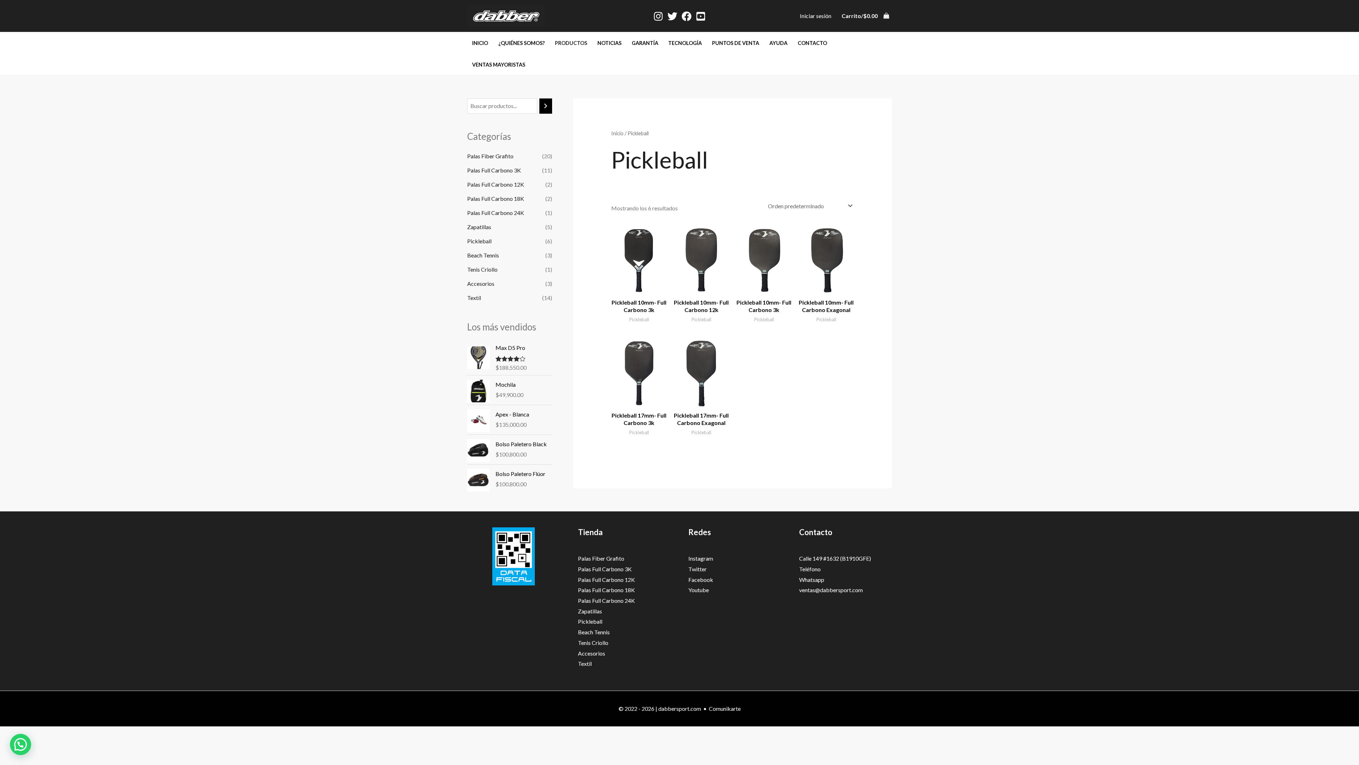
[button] (20, 744)
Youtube (698, 589)
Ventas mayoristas (498, 65)
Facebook (700, 579)
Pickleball (479, 241)
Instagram (700, 558)
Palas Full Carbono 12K (495, 184)
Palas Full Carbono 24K (495, 212)
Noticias (609, 43)
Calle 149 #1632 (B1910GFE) (835, 558)
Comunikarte (725, 708)
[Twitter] (672, 16)
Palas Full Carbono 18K (495, 198)
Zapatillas (479, 226)
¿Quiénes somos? (521, 43)
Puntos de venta (735, 43)
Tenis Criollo (482, 269)
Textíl (474, 297)
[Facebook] (687, 16)
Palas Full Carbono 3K (494, 170)
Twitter (697, 569)
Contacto (812, 43)
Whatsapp (811, 579)
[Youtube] (701, 16)
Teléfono (810, 569)
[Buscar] (545, 106)
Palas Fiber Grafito (490, 156)
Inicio (480, 43)
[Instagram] (658, 16)
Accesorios (480, 283)
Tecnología (685, 43)
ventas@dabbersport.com (831, 589)
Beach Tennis (483, 255)
